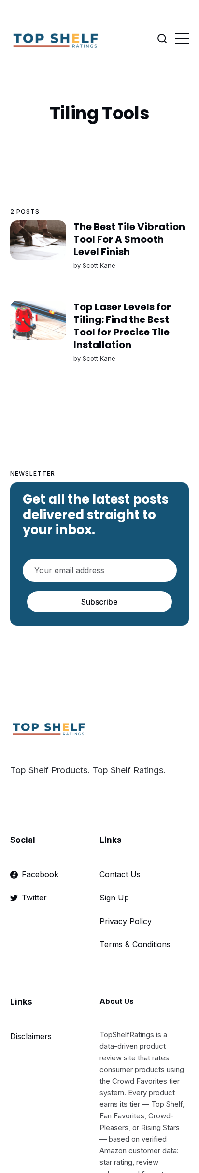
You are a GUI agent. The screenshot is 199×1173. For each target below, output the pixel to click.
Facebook (40, 874)
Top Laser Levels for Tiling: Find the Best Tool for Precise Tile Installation (122, 325)
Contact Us (120, 874)
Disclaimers (31, 1036)
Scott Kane (98, 265)
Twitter (34, 897)
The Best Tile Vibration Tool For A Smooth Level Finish (129, 239)
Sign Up (114, 897)
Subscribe (99, 602)
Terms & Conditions (135, 944)
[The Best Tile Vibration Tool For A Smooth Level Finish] (38, 240)
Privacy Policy (126, 921)
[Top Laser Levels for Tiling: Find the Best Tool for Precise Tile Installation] (38, 320)
